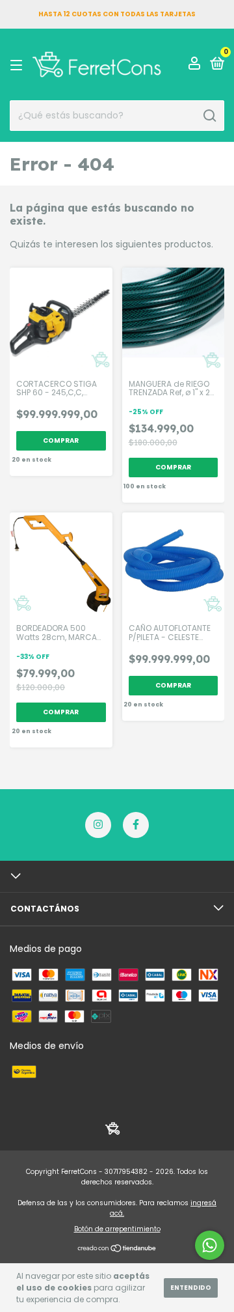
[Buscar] (209, 116)
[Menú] (18, 65)
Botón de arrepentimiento (117, 1229)
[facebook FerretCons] (136, 825)
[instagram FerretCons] (98, 825)
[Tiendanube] (117, 1249)
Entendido (190, 1287)
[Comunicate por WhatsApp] (209, 1245)
